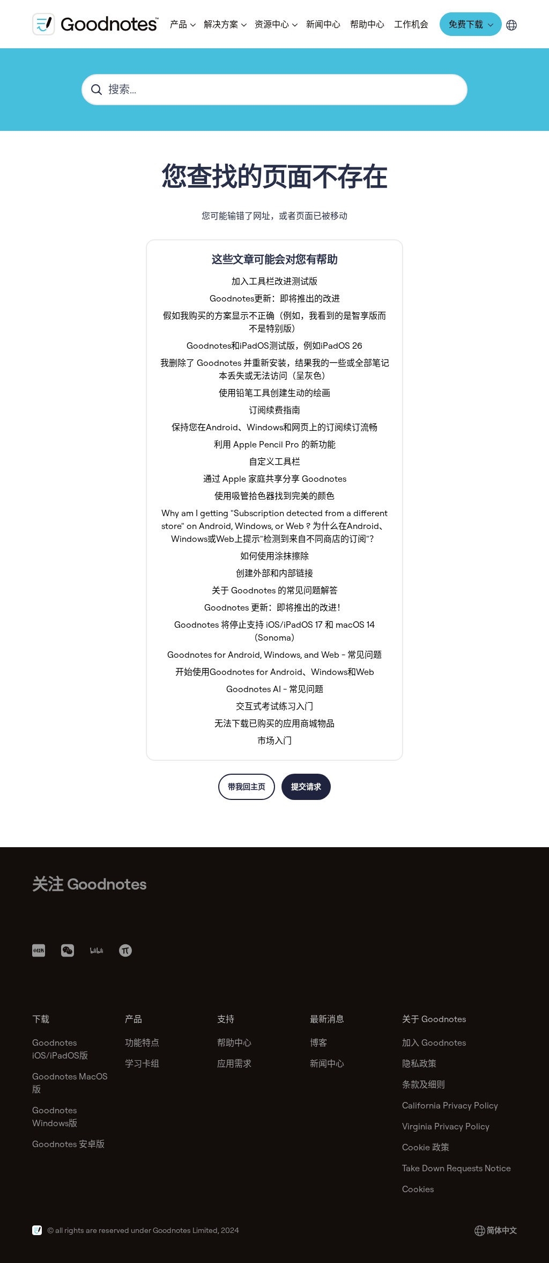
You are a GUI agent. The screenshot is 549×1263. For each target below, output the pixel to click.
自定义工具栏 (274, 461)
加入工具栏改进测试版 (274, 281)
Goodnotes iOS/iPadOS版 (60, 1049)
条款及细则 (423, 1084)
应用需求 (234, 1063)
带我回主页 (246, 786)
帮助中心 (367, 24)
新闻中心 (323, 24)
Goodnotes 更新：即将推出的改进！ (274, 607)
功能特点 (142, 1042)
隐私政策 (419, 1063)
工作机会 (411, 24)
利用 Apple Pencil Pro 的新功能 (275, 444)
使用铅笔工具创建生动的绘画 (274, 392)
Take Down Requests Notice (456, 1168)
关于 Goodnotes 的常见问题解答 (275, 590)
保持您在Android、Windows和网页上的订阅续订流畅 (274, 427)
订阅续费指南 (274, 410)
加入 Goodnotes (434, 1042)
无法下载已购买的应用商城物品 (274, 723)
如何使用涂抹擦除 (274, 555)
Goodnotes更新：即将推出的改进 (275, 298)
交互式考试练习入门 (274, 706)
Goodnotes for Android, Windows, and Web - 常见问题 (274, 654)
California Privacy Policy (450, 1105)
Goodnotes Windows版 (54, 1116)
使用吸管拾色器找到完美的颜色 (274, 495)
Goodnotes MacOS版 (70, 1083)
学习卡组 (142, 1063)
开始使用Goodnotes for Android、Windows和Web (274, 671)
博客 (318, 1042)
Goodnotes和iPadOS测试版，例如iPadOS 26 (274, 345)
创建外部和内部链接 (274, 573)
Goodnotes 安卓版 (68, 1144)
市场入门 (274, 740)
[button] (182, 24)
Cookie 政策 (425, 1147)
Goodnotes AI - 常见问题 (274, 689)
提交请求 (306, 786)
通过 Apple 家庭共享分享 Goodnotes (274, 478)
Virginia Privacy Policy (445, 1126)
